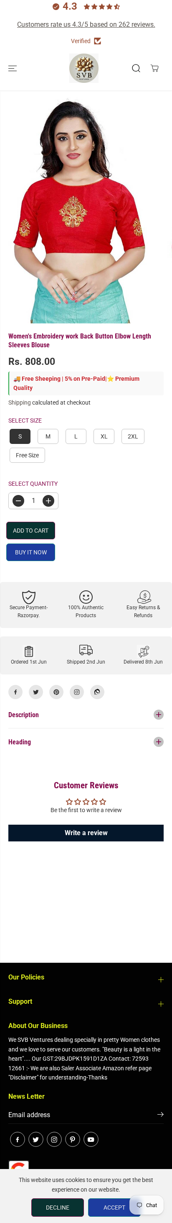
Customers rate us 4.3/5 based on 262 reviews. (86, 24)
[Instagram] (77, 692)
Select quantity (33, 483)
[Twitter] (36, 692)
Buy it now (31, 552)
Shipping (19, 402)
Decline (57, 1207)
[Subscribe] (160, 1116)
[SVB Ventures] (84, 68)
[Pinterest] (56, 692)
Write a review (86, 833)
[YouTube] (91, 1139)
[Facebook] (15, 692)
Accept (114, 1207)
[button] (13, 68)
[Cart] (154, 68)
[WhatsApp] (97, 692)
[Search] (136, 68)
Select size (25, 420)
